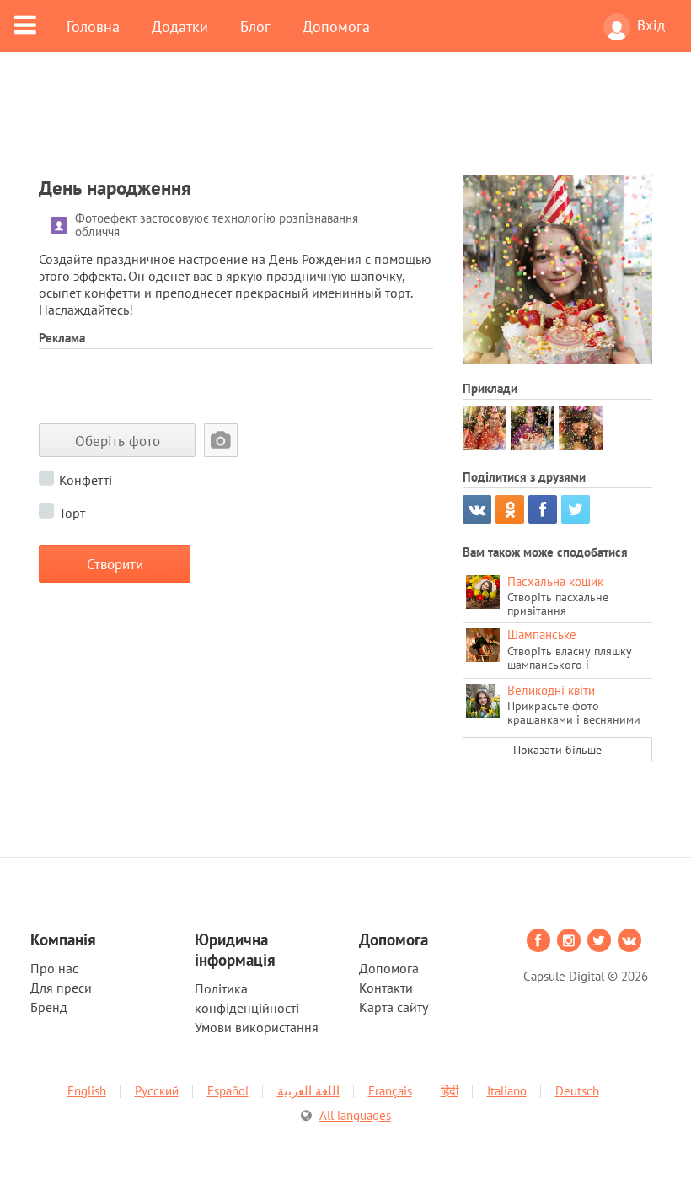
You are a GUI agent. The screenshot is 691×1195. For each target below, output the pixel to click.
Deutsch (577, 1091)
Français (390, 1091)
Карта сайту (393, 1007)
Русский (157, 1091)
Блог (255, 26)
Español (228, 1091)
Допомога (336, 26)
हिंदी (449, 1091)
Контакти (386, 987)
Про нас (54, 968)
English (86, 1091)
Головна (93, 26)
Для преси (61, 987)
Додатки (180, 26)
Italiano (507, 1091)
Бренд (48, 1007)
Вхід (651, 25)
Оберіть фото (117, 440)
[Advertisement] (345, 124)
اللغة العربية (308, 1091)
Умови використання (257, 1027)
